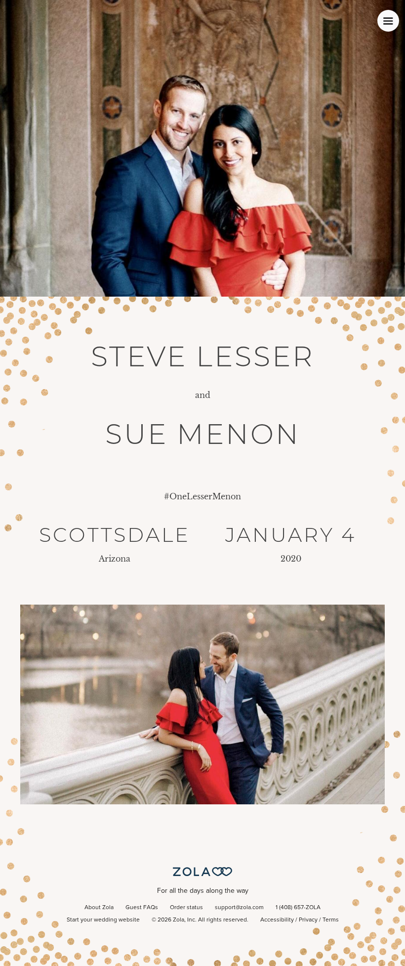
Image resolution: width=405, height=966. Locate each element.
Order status (186, 908)
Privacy (308, 920)
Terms (331, 920)
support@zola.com (239, 908)
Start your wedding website (103, 920)
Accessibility (277, 920)
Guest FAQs (141, 908)
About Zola (99, 908)
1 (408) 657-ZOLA (298, 908)
